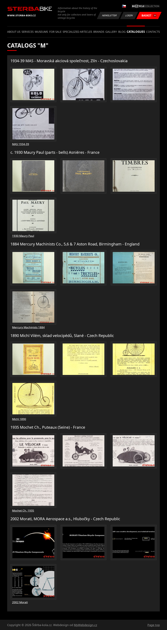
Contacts (153, 32)
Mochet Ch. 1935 (23, 510)
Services (28, 32)
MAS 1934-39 (20, 144)
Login (129, 15)
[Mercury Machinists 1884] (33, 267)
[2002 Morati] (33, 542)
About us (13, 32)
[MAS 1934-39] (33, 84)
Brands (98, 32)
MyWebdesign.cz (85, 625)
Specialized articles (77, 32)
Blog (122, 32)
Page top (153, 625)
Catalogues (136, 32)
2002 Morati (20, 602)
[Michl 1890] (33, 359)
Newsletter (109, 15)
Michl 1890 (19, 419)
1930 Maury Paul (23, 236)
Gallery (111, 32)
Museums (41, 32)
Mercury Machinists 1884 (28, 327)
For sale (55, 32)
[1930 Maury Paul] (33, 176)
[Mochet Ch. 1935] (33, 451)
